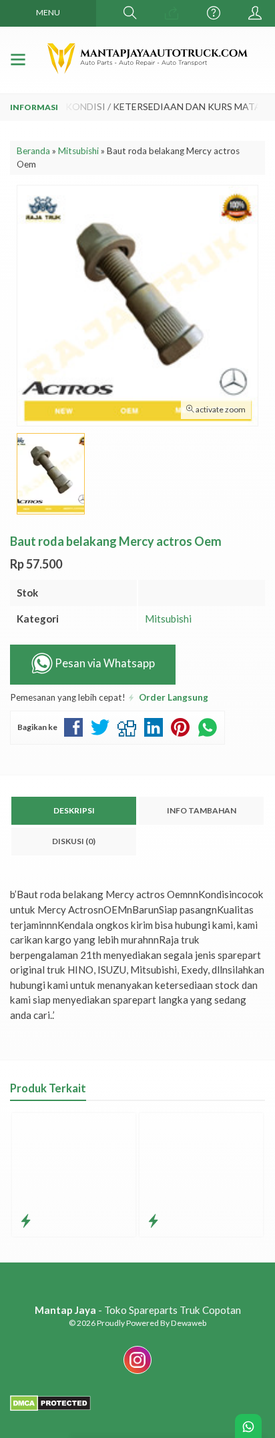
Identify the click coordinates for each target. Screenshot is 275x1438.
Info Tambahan (201, 810)
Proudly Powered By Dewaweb (151, 1323)
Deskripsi (74, 810)
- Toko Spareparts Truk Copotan (138, 1310)
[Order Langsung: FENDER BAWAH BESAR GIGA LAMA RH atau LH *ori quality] (153, 1220)
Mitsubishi (168, 619)
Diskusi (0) (73, 841)
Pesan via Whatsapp (104, 664)
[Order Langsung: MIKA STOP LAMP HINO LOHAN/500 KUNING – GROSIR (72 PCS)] (26, 1220)
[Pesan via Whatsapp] (171, 13)
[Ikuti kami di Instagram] (137, 1373)
